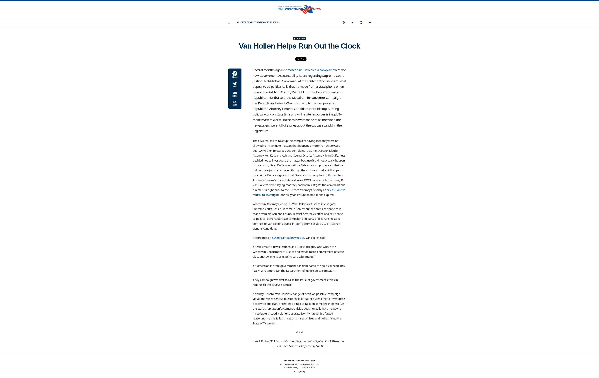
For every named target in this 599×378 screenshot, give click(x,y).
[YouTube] (370, 22)
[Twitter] (352, 22)
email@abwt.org (291, 367)
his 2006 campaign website (287, 238)
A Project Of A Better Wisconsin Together (258, 22)
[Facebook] (343, 22)
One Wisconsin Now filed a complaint (307, 70)
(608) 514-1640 (308, 367)
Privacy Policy (299, 371)
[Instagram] (361, 22)
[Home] (229, 22)
